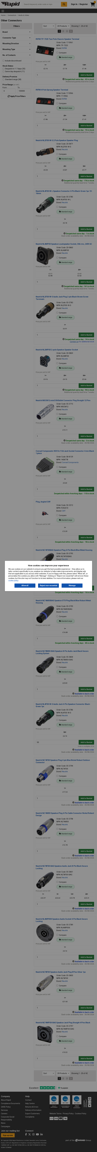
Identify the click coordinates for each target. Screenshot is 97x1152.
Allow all (24, 585)
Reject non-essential (48, 585)
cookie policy (13, 581)
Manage (72, 585)
